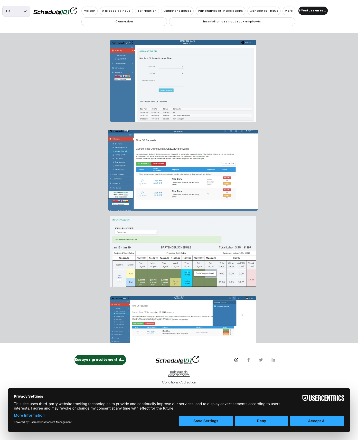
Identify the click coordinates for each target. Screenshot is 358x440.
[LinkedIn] (273, 359)
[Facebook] (248, 359)
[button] (289, 11)
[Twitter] (261, 359)
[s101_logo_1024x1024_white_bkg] (236, 359)
